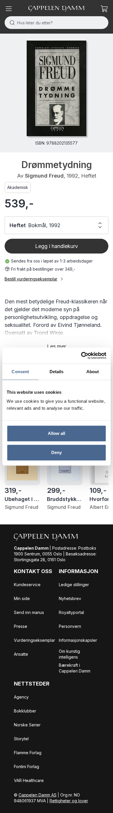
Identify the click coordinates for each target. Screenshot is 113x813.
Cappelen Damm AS (38, 794)
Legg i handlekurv (56, 246)
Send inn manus (29, 612)
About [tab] (92, 371)
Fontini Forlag (26, 766)
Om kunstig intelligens (69, 654)
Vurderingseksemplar (34, 640)
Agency (21, 696)
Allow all (56, 433)
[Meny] (9, 9)
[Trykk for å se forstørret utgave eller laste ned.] (56, 88)
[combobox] (56, 22)
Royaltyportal (71, 612)
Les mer (56, 346)
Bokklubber (25, 710)
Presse (20, 626)
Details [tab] (57, 371)
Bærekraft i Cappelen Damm (74, 668)
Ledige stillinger (74, 584)
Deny (56, 452)
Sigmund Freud (44, 176)
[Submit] (11, 22)
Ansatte (21, 654)
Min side (22, 598)
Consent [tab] (20, 371)
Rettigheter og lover (69, 800)
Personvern (70, 626)
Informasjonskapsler (78, 640)
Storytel (21, 738)
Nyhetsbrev (70, 598)
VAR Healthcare (29, 780)
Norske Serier (27, 724)
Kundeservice (27, 584)
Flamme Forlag (27, 752)
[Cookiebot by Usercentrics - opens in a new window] (81, 355)
